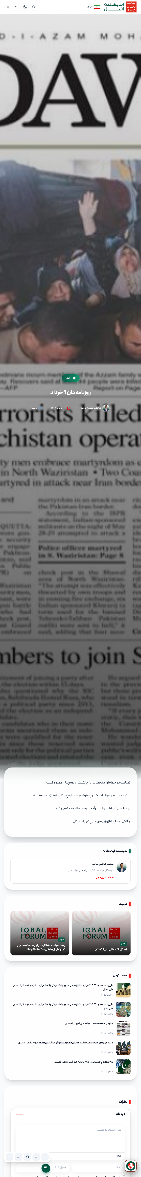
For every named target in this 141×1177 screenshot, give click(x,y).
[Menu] (7, 7)
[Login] (16, 7)
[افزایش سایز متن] (45, 1157)
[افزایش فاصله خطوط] (36, 1157)
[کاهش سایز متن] (9, 1157)
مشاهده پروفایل (104, 877)
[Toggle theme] (25, 7)
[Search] (33, 7)
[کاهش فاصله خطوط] (18, 1157)
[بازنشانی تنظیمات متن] (27, 1157)
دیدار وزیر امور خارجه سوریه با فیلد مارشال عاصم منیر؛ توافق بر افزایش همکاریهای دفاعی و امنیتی (65, 1043)
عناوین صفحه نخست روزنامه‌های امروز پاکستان (89, 1024)
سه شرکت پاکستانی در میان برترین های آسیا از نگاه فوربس (83, 1062)
